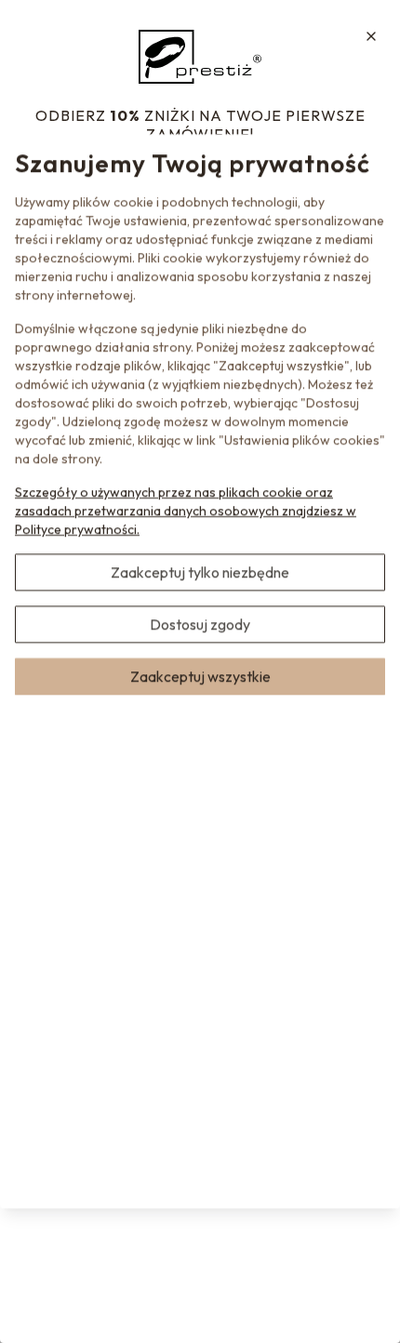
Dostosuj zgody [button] (200, 624)
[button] (371, 36)
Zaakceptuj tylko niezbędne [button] (200, 572)
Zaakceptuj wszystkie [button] (200, 676)
